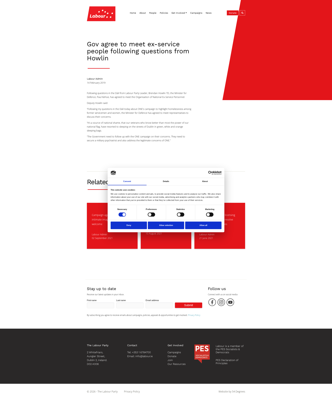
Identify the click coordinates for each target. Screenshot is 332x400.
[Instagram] (221, 302)
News (209, 13)
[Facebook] (212, 302)
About (142, 13)
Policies (164, 13)
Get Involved (178, 13)
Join (170, 360)
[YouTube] (230, 302)
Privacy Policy (194, 315)
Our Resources (177, 364)
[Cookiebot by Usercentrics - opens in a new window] (210, 173)
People (152, 13)
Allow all (203, 225)
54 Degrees (238, 391)
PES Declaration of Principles (227, 362)
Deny (128, 225)
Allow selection (166, 225)
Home (133, 13)
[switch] (151, 214)
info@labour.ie (144, 356)
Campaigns (196, 13)
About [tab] (205, 181)
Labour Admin (95, 78)
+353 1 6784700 (141, 352)
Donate (233, 13)
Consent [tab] (127, 181)
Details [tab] (166, 181)
